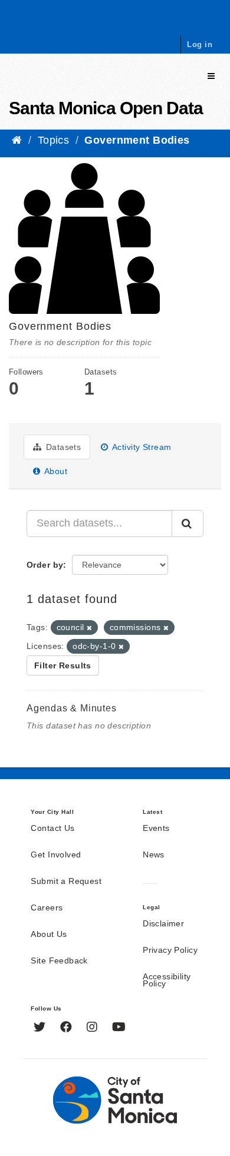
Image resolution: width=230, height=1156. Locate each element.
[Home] (17, 140)
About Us (49, 934)
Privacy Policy (170, 950)
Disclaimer (163, 924)
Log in (199, 44)
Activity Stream (141, 447)
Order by (45, 564)
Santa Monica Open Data (106, 108)
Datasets (62, 447)
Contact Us (52, 828)
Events (156, 828)
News (154, 855)
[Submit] (187, 523)
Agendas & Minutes (72, 708)
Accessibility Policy (166, 980)
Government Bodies (136, 140)
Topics (54, 140)
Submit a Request (66, 881)
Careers (47, 908)
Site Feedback (59, 961)
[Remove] (89, 627)
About (54, 471)
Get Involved (56, 855)
